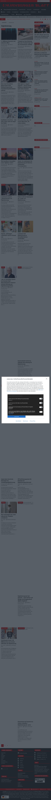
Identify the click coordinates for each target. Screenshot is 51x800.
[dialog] (25, 400)
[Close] (47, 379)
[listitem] (25, 396)
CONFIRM (16, 416)
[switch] (41, 399)
